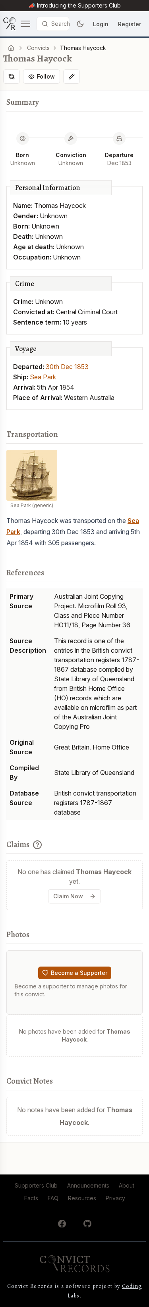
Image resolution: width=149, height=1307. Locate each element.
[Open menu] (17, 23)
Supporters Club (36, 1185)
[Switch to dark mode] (80, 23)
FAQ (53, 1198)
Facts (31, 1198)
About (126, 1185)
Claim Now (68, 896)
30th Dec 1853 (67, 367)
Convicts (38, 47)
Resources (82, 1198)
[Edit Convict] (71, 76)
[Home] (11, 48)
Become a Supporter (79, 972)
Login (100, 24)
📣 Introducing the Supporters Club (75, 5)
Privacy (115, 1198)
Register (129, 24)
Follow (46, 76)
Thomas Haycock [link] (83, 47)
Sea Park (43, 377)
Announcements (88, 1185)
